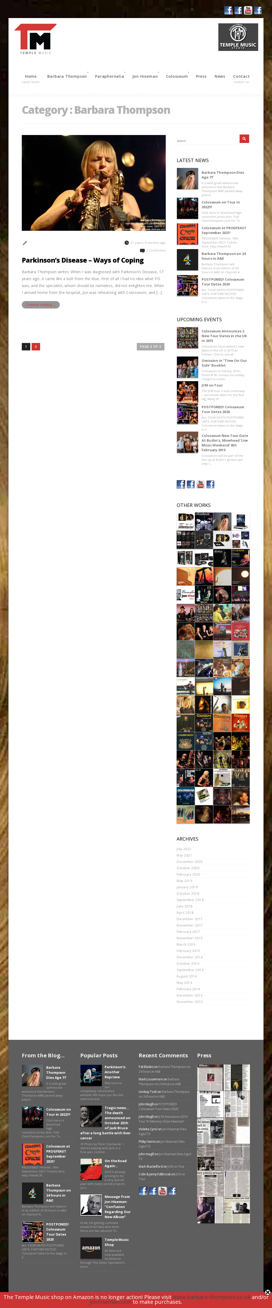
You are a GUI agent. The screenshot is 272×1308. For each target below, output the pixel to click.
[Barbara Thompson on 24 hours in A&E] (187, 260)
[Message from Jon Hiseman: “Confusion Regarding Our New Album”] (91, 1205)
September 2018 (190, 900)
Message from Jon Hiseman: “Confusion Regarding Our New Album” (118, 1206)
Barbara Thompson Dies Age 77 (223, 175)
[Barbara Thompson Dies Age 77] (187, 178)
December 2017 (190, 919)
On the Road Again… (116, 1163)
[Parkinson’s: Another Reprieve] (91, 1075)
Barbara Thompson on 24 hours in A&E (224, 256)
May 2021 (184, 855)
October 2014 (188, 963)
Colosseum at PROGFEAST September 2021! (224, 230)
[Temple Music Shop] (91, 1248)
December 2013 (190, 995)
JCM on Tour (212, 385)
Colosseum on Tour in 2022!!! (221, 204)
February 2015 (188, 951)
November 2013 (190, 1002)
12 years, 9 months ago (148, 243)
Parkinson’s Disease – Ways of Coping (82, 259)
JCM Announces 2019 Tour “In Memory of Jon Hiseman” (163, 1119)
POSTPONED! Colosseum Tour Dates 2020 (223, 281)
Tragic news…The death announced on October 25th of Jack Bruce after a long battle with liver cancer (105, 1122)
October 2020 (188, 868)
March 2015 (186, 944)
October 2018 (188, 893)
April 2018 (185, 912)
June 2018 (185, 906)
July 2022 (184, 849)
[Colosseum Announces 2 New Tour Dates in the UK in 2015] (187, 338)
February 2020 (188, 874)
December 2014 (190, 957)
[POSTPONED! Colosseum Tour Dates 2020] (187, 285)
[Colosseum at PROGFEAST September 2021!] (187, 234)
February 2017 (188, 931)
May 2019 (184, 881)
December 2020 (190, 861)
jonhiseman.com (110, 1301)
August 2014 (187, 976)
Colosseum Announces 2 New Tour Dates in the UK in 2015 (224, 336)
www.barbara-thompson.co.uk (211, 1297)
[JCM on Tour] (187, 392)
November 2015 (190, 938)
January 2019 (187, 887)
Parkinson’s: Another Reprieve (115, 1071)
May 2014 (184, 982)
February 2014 (188, 989)
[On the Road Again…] (91, 1169)
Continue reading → (41, 304)
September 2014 (190, 970)
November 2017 (190, 925)
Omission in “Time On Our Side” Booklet (224, 363)
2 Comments (156, 250)
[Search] (244, 138)
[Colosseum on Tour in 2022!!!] (187, 208)
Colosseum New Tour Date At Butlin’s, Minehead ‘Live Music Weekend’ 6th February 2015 (225, 442)
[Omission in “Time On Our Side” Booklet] (187, 367)
